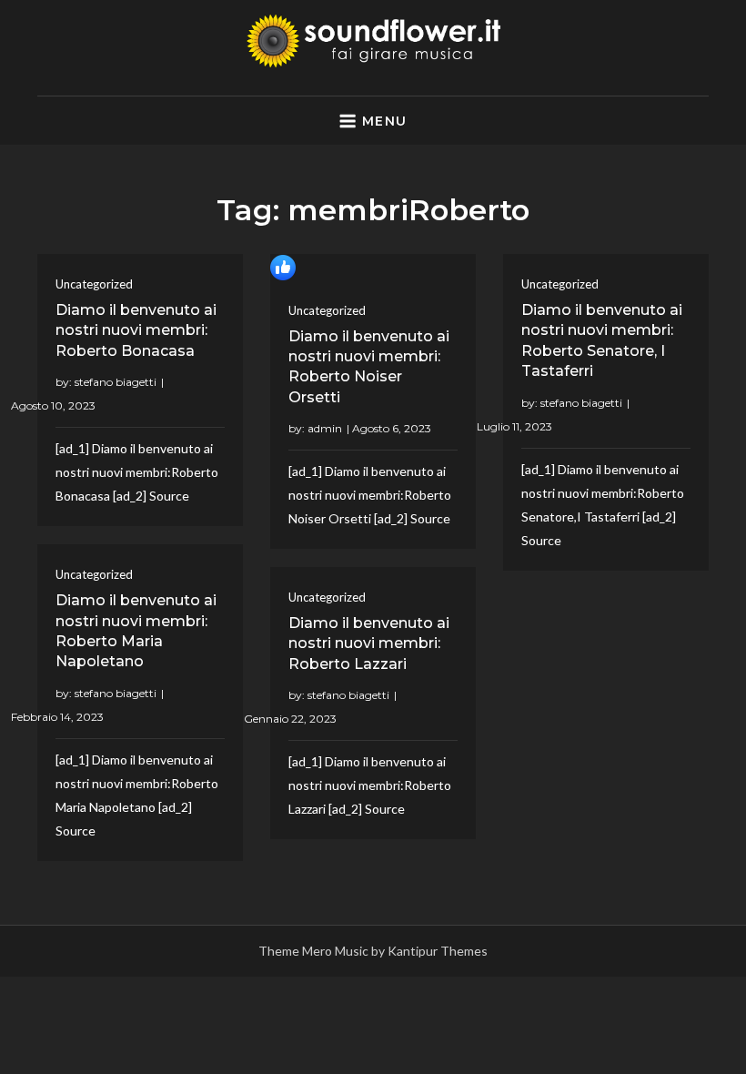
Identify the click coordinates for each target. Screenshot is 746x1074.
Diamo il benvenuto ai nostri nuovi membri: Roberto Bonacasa (136, 330)
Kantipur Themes (438, 950)
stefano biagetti (115, 382)
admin (324, 428)
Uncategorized (94, 284)
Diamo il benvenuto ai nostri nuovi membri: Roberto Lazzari (368, 643)
